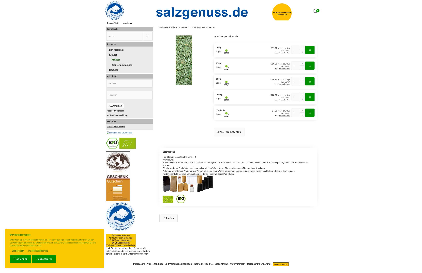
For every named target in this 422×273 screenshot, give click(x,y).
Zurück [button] (169, 218)
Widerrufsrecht (237, 264)
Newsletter (127, 23)
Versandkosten (284, 53)
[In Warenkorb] (310, 50)
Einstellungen (18, 251)
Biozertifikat (112, 23)
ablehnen (22, 259)
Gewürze (113, 70)
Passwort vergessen (115, 111)
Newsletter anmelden (116, 127)
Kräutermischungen (122, 65)
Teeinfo (209, 264)
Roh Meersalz (116, 49)
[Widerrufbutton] (280, 264)
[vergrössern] (184, 60)
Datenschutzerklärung (38, 251)
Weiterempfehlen (230, 132)
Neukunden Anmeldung (117, 115)
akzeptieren (45, 259)
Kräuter (113, 54)
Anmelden (116, 106)
